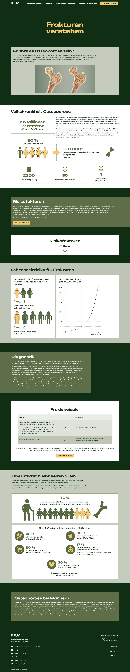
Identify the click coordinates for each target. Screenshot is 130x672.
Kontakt (112, 656)
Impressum (113, 647)
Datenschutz (114, 651)
